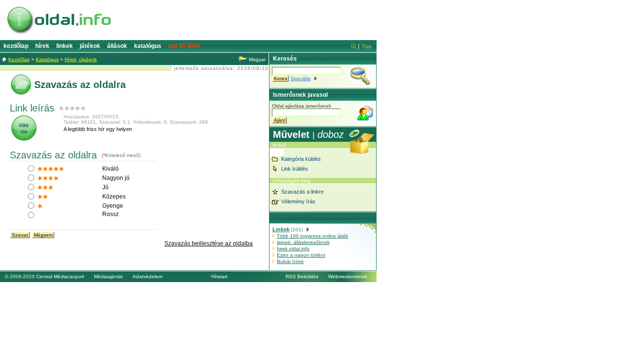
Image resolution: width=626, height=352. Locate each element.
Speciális (301, 78)
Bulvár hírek (290, 261)
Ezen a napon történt (301, 255)
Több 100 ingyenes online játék (312, 236)
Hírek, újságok (81, 59)
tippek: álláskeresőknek (303, 242)
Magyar (257, 59)
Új (353, 46)
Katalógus (147, 46)
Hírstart (219, 276)
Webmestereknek (347, 276)
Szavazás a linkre (302, 192)
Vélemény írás (298, 201)
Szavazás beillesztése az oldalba (208, 243)
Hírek (42, 46)
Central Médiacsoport (60, 276)
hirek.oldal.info (293, 248)
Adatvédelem (147, 276)
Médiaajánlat (108, 276)
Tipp (366, 46)
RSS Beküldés (302, 276)
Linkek (64, 46)
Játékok (90, 46)
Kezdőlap (15, 46)
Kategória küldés (301, 159)
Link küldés (294, 169)
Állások (117, 46)
